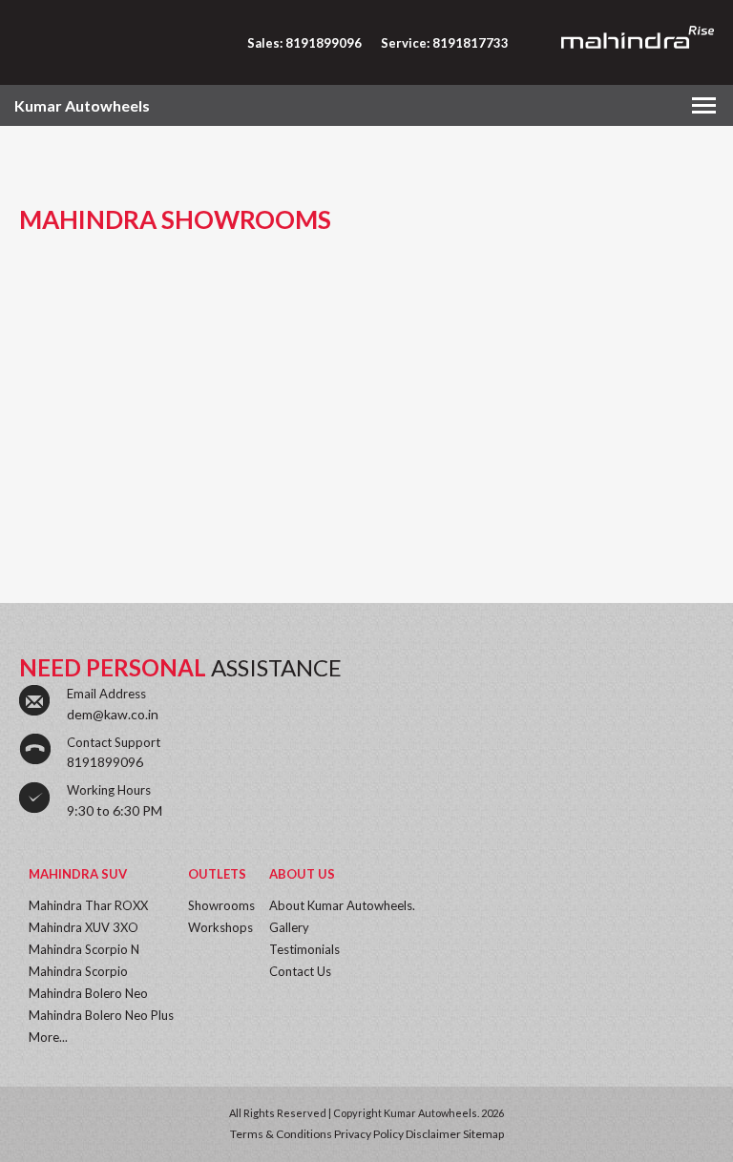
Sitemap (483, 1134)
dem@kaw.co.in (112, 714)
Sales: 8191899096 (304, 43)
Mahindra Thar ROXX (88, 905)
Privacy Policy (369, 1134)
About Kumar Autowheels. (342, 905)
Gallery (289, 927)
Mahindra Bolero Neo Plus (101, 1015)
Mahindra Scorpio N (84, 949)
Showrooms (221, 905)
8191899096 (105, 762)
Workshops (220, 927)
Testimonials (304, 949)
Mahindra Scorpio (78, 971)
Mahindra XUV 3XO (83, 927)
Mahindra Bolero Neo (88, 993)
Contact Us (300, 971)
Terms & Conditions (281, 1134)
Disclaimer (433, 1134)
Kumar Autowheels (82, 105)
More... (48, 1037)
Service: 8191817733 (445, 43)
